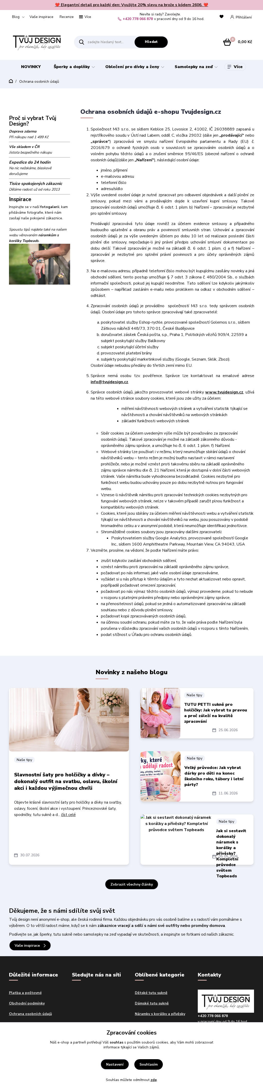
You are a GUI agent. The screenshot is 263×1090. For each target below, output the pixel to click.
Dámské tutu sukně (152, 1003)
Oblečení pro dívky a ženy (132, 67)
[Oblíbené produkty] (222, 17)
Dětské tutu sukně (151, 992)
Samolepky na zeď (194, 67)
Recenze (67, 16)
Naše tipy (24, 759)
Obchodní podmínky (27, 1003)
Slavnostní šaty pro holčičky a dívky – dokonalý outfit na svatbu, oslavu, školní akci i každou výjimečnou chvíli (65, 782)
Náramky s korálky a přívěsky (160, 1013)
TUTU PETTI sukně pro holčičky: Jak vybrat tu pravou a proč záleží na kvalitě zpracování (215, 713)
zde (154, 1079)
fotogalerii (49, 206)
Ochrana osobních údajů (30, 1013)
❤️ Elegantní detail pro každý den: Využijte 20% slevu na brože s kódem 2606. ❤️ (131, 4)
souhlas (116, 1042)
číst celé (68, 814)
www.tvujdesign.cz (224, 392)
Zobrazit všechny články (131, 884)
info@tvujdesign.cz (109, 382)
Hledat (151, 41)
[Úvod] (37, 42)
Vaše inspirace (41, 16)
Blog (16, 16)
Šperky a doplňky (72, 67)
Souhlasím (148, 1064)
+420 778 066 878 (138, 19)
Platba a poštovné (25, 992)
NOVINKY (31, 67)
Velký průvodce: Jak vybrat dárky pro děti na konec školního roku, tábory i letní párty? (213, 776)
